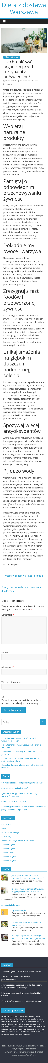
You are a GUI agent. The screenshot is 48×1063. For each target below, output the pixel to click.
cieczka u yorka (21, 1019)
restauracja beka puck (10, 905)
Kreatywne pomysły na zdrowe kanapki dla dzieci (22, 589)
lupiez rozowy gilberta (24, 1026)
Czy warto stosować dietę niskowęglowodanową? (22, 783)
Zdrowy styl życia (8, 856)
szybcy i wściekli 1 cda (15, 1031)
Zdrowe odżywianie (12, 57)
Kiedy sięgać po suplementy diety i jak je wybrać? (21, 1001)
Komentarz (7, 614)
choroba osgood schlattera (25, 1016)
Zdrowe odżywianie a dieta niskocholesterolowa (21, 971)
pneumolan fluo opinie (27, 1029)
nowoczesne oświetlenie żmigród (15, 788)
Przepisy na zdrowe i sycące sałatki (22, 575)
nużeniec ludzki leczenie (9, 1029)
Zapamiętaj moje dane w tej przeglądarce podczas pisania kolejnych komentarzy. (21, 702)
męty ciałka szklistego (39, 1026)
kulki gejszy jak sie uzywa (30, 1024)
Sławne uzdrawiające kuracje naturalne (17, 840)
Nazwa (5, 652)
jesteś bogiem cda (15, 1024)
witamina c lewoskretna (31, 1031)
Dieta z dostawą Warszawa (24, 8)
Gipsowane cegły (19, 910)
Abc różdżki (6, 824)
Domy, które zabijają (10, 832)
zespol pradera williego (22, 1034)
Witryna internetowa (11, 682)
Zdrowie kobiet (7, 852)
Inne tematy (6, 836)
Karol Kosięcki (25, 81)
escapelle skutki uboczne (14, 1021)
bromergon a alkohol (8, 1016)
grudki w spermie (29, 1021)
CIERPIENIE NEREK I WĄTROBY (14, 801)
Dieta (3, 828)
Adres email (7, 667)
